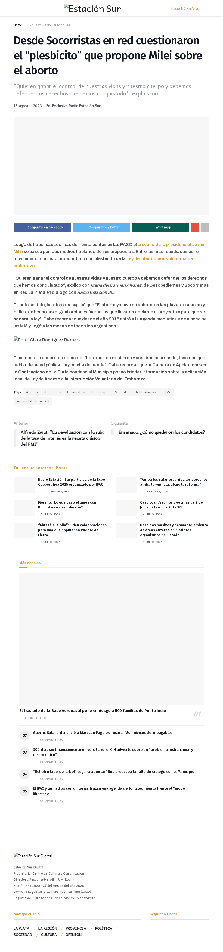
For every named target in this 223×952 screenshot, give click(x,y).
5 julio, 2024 (50, 514)
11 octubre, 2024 (155, 491)
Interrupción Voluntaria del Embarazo (125, 392)
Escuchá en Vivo (184, 8)
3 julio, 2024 (50, 542)
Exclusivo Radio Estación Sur (49, 24)
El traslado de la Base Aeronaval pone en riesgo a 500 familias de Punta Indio (92, 710)
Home (18, 24)
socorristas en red (32, 401)
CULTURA (49, 934)
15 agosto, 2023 (28, 105)
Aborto (32, 392)
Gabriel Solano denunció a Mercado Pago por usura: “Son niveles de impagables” (103, 733)
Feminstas (76, 392)
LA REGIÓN (47, 928)
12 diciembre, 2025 (55, 491)
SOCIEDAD (23, 934)
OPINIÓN (74, 934)
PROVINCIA (76, 928)
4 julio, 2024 (152, 514)
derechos (52, 392)
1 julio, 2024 (152, 542)
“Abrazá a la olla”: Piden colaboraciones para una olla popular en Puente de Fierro (72, 530)
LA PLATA (21, 928)
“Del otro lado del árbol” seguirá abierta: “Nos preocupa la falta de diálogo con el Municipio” (114, 771)
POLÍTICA (103, 928)
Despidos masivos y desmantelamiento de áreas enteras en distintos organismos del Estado (174, 530)
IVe (168, 392)
